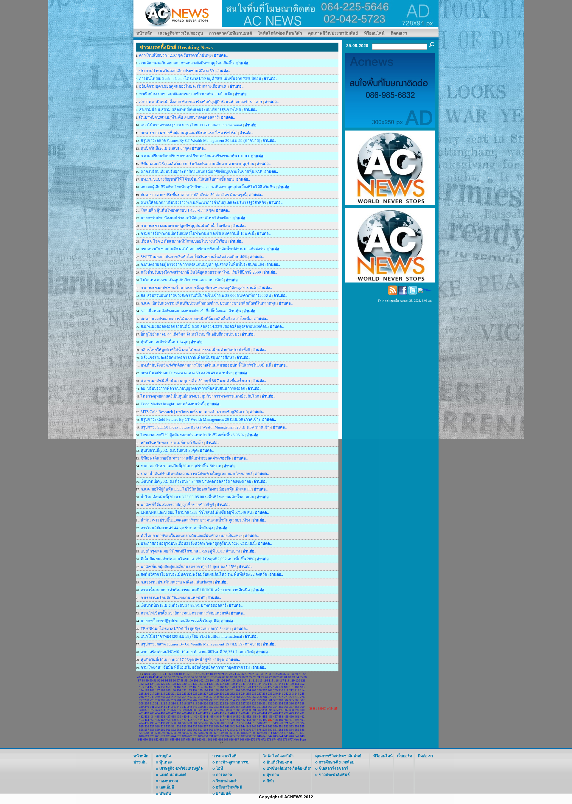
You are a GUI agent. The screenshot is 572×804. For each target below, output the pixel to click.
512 (238, 723)
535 (195, 726)
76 (266, 677)
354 (222, 706)
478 (222, 719)
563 (179, 729)
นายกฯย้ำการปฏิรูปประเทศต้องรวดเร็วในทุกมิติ (180, 621)
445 (211, 716)
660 (199, 739)
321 (211, 703)
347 (184, 706)
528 (157, 726)
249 (157, 697)
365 (281, 706)
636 (238, 736)
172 (243, 687)
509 (222, 723)
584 (291, 729)
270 (270, 697)
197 (211, 690)
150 (291, 683)
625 (179, 736)
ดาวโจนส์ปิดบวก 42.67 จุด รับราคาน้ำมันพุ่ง (175, 55)
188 (163, 690)
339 (141, 706)
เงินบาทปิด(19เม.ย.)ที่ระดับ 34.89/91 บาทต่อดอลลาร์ (183, 605)
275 (297, 697)
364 (275, 706)
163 (195, 687)
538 (211, 726)
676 (285, 739)
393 (264, 710)
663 (215, 739)
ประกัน (165, 793)
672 (263, 739)
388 (238, 710)
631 (211, 736)
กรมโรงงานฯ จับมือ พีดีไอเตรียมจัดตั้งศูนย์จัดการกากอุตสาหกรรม (195, 667)
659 (194, 739)
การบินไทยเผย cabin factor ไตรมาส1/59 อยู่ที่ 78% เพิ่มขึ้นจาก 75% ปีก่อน (200, 78)
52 (173, 677)
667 (236, 739)
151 (297, 683)
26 (242, 674)
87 (139, 680)
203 (243, 690)
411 (195, 713)
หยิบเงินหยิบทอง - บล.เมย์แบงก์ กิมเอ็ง (172, 442)
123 (146, 683)
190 (173, 690)
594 (179, 733)
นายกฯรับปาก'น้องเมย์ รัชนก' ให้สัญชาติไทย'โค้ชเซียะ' (186, 218)
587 (141, 733)
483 (248, 719)
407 (173, 713)
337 (297, 703)
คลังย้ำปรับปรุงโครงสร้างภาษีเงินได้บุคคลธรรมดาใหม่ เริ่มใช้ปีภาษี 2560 (201, 272)
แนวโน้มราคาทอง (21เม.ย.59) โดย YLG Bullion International (191, 125)
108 (233, 680)
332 (270, 703)
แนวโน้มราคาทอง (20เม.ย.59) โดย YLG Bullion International (191, 636)
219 (163, 693)
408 (179, 713)
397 (286, 710)
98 (182, 680)
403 (152, 713)
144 (259, 683)
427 (281, 713)
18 (211, 674)
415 (216, 713)
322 (216, 703)
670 (253, 739)
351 (205, 706)
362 (264, 706)
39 (292, 674)
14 (195, 674)
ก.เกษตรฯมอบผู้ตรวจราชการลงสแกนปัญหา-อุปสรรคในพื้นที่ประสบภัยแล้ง (203, 264)
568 (205, 729)
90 (151, 680)
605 (238, 733)
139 (232, 683)
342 (157, 706)
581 (275, 729)
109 (239, 680)
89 (147, 680)
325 (232, 703)
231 (227, 693)
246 (141, 697)
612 (275, 733)
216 (146, 693)
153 (141, 687)
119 (292, 680)
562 (173, 729)
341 (152, 706)
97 (178, 680)
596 (189, 733)
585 (297, 729)
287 (195, 700)
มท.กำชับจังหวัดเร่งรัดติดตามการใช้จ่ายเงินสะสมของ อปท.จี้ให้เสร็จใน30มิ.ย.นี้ (206, 365)
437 (168, 716)
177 (270, 687)
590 (157, 733)
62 (212, 677)
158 (168, 687)
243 (291, 693)
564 (184, 729)
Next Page (299, 739)
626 (184, 736)
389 (243, 710)
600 (211, 733)
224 (189, 693)
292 (222, 700)
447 (222, 716)
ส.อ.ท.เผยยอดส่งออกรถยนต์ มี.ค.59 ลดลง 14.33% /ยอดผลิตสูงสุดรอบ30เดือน (204, 326)
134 (205, 683)
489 (281, 719)
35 (277, 674)
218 (157, 693)
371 (146, 710)
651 (151, 739)
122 (141, 683)
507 (211, 723)
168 (222, 687)
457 (275, 716)
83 (293, 677)
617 (302, 733)
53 (177, 677)
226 (200, 693)
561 (168, 729)
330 (259, 703)
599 (205, 733)
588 (146, 733)
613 (281, 733)
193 (189, 690)
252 (173, 697)
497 (157, 723)
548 (264, 726)
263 (232, 697)
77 (270, 677)
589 (152, 733)
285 (184, 700)
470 (179, 719)
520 (281, 723)
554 (297, 726)
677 (290, 739)
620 (152, 736)
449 (232, 716)
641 (264, 736)
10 (180, 674)
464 (146, 719)
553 (291, 726)
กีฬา (270, 781)
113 (260, 680)
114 (265, 680)
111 (249, 680)
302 (275, 700)
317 (189, 703)
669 (247, 739)
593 (173, 733)
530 (168, 726)
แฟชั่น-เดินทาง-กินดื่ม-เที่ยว (289, 768)
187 (157, 690)
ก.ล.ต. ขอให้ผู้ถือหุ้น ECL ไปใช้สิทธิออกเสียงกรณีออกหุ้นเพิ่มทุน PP (196, 489)
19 (215, 674)
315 (179, 703)
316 (184, 703)
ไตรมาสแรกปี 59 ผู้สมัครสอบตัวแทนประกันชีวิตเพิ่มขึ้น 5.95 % (193, 435)
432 (141, 716)
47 (154, 677)
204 (248, 690)
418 (232, 713)
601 (216, 733)
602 (222, 733)
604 (232, 733)
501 (179, 723)
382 (205, 710)
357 (238, 706)
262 (227, 697)
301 (270, 700)
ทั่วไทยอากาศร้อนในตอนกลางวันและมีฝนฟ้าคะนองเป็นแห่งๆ (192, 535)
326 (238, 703)
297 (248, 700)
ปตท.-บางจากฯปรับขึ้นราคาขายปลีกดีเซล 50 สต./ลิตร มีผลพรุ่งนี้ (194, 195)
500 (173, 723)
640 (259, 736)
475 (205, 719)
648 (302, 736)
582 (281, 729)
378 (184, 710)
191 (179, 690)
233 (238, 693)
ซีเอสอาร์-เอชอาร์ (333, 768)
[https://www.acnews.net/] (330, 13)
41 (300, 674)
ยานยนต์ (223, 793)
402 (146, 713)
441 (189, 716)
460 (291, 716)
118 (287, 680)
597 (195, 733)
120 (298, 680)
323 (222, 703)
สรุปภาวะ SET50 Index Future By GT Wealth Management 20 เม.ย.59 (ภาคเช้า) (206, 427)
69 (239, 677)
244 (297, 693)
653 (161, 739)
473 (195, 719)
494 (141, 723)
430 (297, 713)
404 (157, 713)
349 (195, 706)
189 (168, 690)
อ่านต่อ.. (221, 55)
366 (286, 706)
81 (285, 677)
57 (192, 677)
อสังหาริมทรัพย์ (229, 787)
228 (211, 693)
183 (302, 687)
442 (195, 716)
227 (205, 693)
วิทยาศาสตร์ (226, 781)
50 (165, 677)
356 (232, 706)
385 (222, 710)
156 (157, 687)
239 (270, 693)
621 (157, 736)
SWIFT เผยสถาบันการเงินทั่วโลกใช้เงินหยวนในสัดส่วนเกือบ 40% (194, 256)
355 (227, 706)
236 (254, 693)
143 (254, 683)
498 (163, 723)
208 (270, 690)
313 (168, 703)
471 (184, 719)
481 (238, 719)
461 (297, 716)
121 (303, 680)
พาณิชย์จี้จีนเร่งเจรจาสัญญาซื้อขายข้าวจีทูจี (178, 504)
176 (264, 687)
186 (152, 690)
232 (232, 693)
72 (250, 677)
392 (259, 710)
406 (168, 713)
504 (195, 723)
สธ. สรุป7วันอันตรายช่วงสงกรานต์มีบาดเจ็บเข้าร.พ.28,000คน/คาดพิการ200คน (206, 295)
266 (248, 697)
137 (222, 683)
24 (234, 674)
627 (189, 736)
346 (179, 706)
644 (281, 736)
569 (211, 729)
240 (275, 693)
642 (270, 736)
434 (152, 716)
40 (296, 674)
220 (168, 693)
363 (270, 706)
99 (185, 680)
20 (218, 674)
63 (215, 677)
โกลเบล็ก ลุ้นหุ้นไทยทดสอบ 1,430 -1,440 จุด (177, 210)
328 (248, 703)
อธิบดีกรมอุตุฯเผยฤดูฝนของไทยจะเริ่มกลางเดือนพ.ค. (183, 86)
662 (210, 739)
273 (286, 697)
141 (243, 683)
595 (184, 733)
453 (254, 716)
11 (184, 674)
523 (297, 723)
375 (168, 710)
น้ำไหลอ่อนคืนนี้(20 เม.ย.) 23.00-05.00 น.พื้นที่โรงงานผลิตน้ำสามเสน (197, 497)
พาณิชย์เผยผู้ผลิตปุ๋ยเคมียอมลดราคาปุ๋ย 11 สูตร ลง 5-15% (188, 566)
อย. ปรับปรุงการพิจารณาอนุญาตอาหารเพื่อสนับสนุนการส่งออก (193, 388)
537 (205, 726)
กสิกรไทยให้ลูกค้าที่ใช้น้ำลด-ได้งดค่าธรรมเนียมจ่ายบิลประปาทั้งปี (195, 349)
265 (243, 697)
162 (189, 687)
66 (227, 677)
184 (141, 690)
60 (204, 677)
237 (259, 693)
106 (222, 680)
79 (277, 677)
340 (146, 706)
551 (281, 726)
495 (146, 723)
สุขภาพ (273, 774)
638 (248, 736)
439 (179, 716)
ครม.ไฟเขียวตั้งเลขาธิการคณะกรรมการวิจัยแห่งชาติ (185, 613)
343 (163, 706)
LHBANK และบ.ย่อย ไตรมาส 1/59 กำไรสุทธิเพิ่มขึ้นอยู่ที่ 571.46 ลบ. (197, 512)
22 (226, 674)
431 (302, 713)
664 (220, 739)
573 (232, 729)
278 (146, 700)
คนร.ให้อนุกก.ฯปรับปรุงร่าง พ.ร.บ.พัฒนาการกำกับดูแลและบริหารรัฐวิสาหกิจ (203, 202)
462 (302, 716)
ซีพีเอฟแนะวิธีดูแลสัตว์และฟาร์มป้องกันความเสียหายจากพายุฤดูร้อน (198, 164)
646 (291, 736)
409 (184, 713)
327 (243, 703)
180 (286, 687)
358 (243, 706)
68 (235, 677)
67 (231, 677)
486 (264, 719)
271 (275, 697)
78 (274, 677)
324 (227, 703)
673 (269, 739)
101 (196, 680)
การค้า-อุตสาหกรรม (233, 762)
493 (302, 719)
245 (302, 693)
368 (297, 706)
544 (243, 726)
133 (200, 683)
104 (212, 680)
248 (152, 697)
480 (232, 719)
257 (200, 697)
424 (264, 713)
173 (248, 687)
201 (232, 690)
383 (211, 710)
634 (227, 736)
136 (216, 683)
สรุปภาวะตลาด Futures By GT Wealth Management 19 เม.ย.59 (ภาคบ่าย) (200, 644)
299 (259, 700)
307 (302, 700)
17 (207, 674)
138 (227, 683)
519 (275, 723)
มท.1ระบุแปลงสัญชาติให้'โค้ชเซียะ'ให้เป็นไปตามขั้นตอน (187, 179)
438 (173, 716)
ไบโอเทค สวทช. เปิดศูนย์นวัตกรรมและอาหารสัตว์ (182, 280)
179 (281, 687)
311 (157, 703)
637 (243, 736)
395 (275, 710)
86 (305, 677)
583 (286, 729)
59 (200, 677)
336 (291, 703)
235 (248, 693)
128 (173, 683)
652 (156, 739)
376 (173, 710)
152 (302, 683)
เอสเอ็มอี (166, 787)
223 (184, 693)
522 (291, 723)
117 (281, 680)
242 (286, 693)
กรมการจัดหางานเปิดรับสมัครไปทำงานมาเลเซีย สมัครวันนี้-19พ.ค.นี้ (197, 233)
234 (243, 693)
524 (302, 723)
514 (248, 723)
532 (179, 726)
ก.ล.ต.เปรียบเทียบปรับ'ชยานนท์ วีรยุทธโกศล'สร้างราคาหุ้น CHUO (195, 156)
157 (163, 687)
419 (238, 713)
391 (254, 710)
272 (281, 697)
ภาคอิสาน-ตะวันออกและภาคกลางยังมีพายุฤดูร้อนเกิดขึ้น (186, 63)
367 (291, 706)
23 (230, 674)
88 (143, 680)
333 (275, 703)
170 (232, 687)
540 (222, 726)
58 (196, 677)
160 (179, 687)
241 (281, 693)
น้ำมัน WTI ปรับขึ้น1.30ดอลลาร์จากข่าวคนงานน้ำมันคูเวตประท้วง (195, 520)
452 (248, 716)
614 (286, 733)
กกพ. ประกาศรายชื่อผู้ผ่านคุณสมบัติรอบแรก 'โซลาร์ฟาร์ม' (189, 133)
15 (199, 674)
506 (205, 723)
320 (205, 703)
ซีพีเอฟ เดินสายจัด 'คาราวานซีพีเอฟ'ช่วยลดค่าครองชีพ (186, 458)
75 (262, 677)
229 (216, 693)
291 (216, 700)
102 (201, 680)
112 (255, 680)
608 (254, 733)
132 (195, 683)
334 (281, 703)
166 (211, 687)
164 (200, 687)
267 (254, 697)
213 (297, 690)
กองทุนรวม (168, 781)
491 (291, 719)
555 (302, 726)
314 (173, 703)
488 (275, 719)
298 (254, 700)
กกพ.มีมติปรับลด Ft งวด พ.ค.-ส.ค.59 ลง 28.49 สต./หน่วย (187, 373)
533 (184, 726)
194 (195, 690)
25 (238, 674)
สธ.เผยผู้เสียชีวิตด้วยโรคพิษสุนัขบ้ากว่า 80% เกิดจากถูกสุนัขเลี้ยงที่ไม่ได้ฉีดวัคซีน (208, 187)
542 (232, 726)
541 (227, 726)
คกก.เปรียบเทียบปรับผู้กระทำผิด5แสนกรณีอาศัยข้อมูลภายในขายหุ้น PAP (201, 171)
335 (286, 703)
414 (211, 713)
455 (264, 716)
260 (216, 697)
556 (141, 729)
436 (163, 716)
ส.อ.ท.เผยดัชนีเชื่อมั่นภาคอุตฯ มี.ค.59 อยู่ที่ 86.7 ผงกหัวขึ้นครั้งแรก (195, 380)
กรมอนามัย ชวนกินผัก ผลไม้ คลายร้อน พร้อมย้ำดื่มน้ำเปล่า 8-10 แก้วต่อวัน (203, 249)
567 (200, 729)
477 (216, 719)
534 (189, 726)
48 (157, 677)
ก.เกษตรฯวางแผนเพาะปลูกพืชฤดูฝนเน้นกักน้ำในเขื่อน (185, 225)
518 (270, 723)
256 (195, 697)
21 (222, 674)
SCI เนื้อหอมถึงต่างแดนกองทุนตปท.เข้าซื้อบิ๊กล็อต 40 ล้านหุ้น (191, 311)
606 (243, 733)
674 (274, 739)
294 (232, 700)
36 (280, 674)
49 (161, 677)
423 (259, 713)
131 (189, 683)
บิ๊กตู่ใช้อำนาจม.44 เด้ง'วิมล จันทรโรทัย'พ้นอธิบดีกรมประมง (190, 334)
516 (259, 723)
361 (259, 706)
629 (200, 736)
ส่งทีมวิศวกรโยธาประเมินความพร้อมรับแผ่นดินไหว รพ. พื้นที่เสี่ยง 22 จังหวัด (204, 574)
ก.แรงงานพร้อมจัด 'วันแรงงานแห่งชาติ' (173, 597)
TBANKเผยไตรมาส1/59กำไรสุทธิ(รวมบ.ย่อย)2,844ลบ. (186, 628)
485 (259, 719)
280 (157, 700)
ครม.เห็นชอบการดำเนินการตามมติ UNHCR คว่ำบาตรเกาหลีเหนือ (195, 590)
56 (188, 677)
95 (170, 680)
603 (227, 733)
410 (189, 713)
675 (279, 739)
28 (249, 674)
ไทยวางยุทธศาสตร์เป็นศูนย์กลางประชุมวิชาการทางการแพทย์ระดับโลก (200, 396)
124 (152, 683)
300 (264, 700)
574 (238, 729)
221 (173, 693)
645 (286, 736)
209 (275, 690)
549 (270, 726)
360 (254, 706)
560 (163, 729)
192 (184, 690)
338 (302, 703)
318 (195, 703)
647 (297, 736)
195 (200, 690)
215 (141, 693)
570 (216, 729)
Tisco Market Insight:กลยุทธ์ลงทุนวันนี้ (173, 404)
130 (184, 683)
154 (146, 687)
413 (205, 713)
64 (219, 677)
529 (163, 726)
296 (243, 700)
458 (281, 716)
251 (168, 697)
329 (254, 703)
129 (179, 683)
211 (286, 690)
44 (142, 677)
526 (146, 726)
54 (181, 677)
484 (254, 719)
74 (258, 677)
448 (227, 716)
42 (304, 674)
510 (227, 723)
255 (189, 697)
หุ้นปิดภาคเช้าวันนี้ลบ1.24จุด (164, 342)
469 (173, 719)
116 (276, 680)
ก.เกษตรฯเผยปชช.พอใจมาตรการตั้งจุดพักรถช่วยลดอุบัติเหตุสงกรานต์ (198, 287)
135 (211, 683)
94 (166, 680)
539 (216, 726)
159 (173, 687)
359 (248, 706)
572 (227, 729)
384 (216, 710)
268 (259, 697)
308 (141, 703)
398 (291, 710)
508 (216, 723)
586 (302, 729)
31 (261, 674)
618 (141, 736)
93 (162, 680)
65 (223, 677)
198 (216, 690)
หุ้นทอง (165, 762)
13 (191, 674)
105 (217, 680)
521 (286, 723)
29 (253, 674)
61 (208, 677)
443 (200, 716)
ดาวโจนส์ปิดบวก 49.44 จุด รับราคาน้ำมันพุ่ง (177, 528)
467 (163, 719)
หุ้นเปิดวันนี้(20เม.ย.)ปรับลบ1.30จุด (169, 450)
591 (163, 733)
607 (248, 733)
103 (206, 680)
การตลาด (224, 774)
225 (195, 693)
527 (152, 726)
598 (200, 733)
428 (286, 713)
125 (157, 683)
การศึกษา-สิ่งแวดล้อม (337, 762)
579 (264, 729)
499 (168, 723)
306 (297, 700)
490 (286, 719)
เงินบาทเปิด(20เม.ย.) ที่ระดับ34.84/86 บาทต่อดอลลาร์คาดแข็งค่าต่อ (196, 481)
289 (205, 700)
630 (205, 736)
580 (270, 729)
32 (265, 674)
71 (246, 677)
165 (205, 687)
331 (264, 703)
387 (232, 710)
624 (173, 736)
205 (254, 690)
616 (297, 733)
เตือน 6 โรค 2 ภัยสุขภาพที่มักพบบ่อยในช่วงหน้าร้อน (184, 241)
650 (145, 739)
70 (243, 677)
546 (254, 726)
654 (167, 739)
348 (189, 706)
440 (184, 716)
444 (205, 716)
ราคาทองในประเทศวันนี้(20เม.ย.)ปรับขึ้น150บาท (181, 466)
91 (154, 680)
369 (302, 706)
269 (264, 697)
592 (168, 733)
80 (281, 677)
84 (297, 677)
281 (163, 700)
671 (258, 739)
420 (243, 713)
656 (177, 739)
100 (190, 680)
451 (243, 716)
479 (227, 719)
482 (243, 719)
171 (238, 687)
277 (141, 700)
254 (184, 697)
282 (168, 700)
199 (222, 690)
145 (264, 683)
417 (227, 713)
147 (275, 683)
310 (152, 703)
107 (228, 680)
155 (152, 687)
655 (172, 739)
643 (275, 736)
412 (200, 713)
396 (281, 710)
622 (163, 736)
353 (216, 706)
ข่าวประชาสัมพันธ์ (334, 774)
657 (183, 739)
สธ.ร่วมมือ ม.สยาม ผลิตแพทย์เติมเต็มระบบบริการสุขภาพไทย (190, 109)
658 (188, 739)
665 (226, 739)
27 (246, 674)
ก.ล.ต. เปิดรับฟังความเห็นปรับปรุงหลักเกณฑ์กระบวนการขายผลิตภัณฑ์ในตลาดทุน (208, 303)
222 (179, 693)
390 (248, 710)
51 (169, 677)
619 (146, 736)
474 (200, 719)
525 (141, 726)
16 (203, 674)
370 (141, 710)
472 (189, 719)
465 (152, 719)
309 (146, 703)
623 (168, 736)
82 (289, 677)
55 (185, 677)
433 (146, 716)
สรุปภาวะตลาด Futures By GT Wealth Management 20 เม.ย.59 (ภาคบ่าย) (201, 140)
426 (275, 713)
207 (264, 690)
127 (168, 683)
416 (222, 713)
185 (146, 690)
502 (184, 723)
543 (238, 726)
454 (259, 716)
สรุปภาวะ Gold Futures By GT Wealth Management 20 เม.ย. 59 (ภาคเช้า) (200, 419)
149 (286, 683)
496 (152, 723)
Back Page (150, 674)
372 (152, 710)
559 (157, 729)
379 (189, 710)
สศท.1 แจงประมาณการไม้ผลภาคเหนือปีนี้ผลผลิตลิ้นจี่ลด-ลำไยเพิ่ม (196, 318)
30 (257, 674)
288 (200, 700)
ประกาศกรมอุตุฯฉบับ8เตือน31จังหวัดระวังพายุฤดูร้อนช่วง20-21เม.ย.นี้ (198, 543)
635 (232, 736)
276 (302, 697)
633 (222, 736)
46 (150, 677)
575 (243, 729)
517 (264, 723)
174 (254, 687)
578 (259, 729)
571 (222, 729)
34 (273, 674)
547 (259, 726)
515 (254, 723)
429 (291, 713)
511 (232, 723)
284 (179, 700)
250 (163, 697)
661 (204, 739)
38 (288, 674)
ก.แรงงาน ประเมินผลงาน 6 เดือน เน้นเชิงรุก (176, 582)
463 (141, 719)
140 (238, 683)
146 (270, 683)
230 (222, 693)
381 (200, 710)
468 (168, 719)
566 (195, 729)
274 (291, 697)
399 (297, 710)
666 (231, 739)
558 (152, 729)
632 (216, 736)
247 (146, 697)
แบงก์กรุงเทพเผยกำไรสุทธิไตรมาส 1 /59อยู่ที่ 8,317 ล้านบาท (190, 551)
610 (264, 733)
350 (200, 706)
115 (271, 680)
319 (200, 703)
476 (211, 719)
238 (264, 693)
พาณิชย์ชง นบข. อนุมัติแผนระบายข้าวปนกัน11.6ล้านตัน (185, 94)
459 (286, 716)
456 (270, 716)
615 (291, 733)
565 (189, 729)
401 (141, 713)
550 (275, 726)
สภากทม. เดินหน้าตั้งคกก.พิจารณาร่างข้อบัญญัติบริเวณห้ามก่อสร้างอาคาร (200, 102)
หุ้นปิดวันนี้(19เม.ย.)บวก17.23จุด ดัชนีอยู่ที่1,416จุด (182, 659)
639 (254, 736)
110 (244, 680)
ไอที (219, 768)
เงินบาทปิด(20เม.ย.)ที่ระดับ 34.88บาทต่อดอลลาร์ (179, 117)
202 (238, 690)
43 (138, 677)
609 (259, 733)
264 (238, 697)
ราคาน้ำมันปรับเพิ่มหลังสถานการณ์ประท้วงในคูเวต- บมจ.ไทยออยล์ (197, 473)
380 (195, 710)
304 (286, 700)
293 (227, 700)
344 (168, 706)
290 (211, 700)
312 (163, 703)
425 (270, 713)
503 (189, 723)
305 (291, 700)
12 (187, 674)
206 (259, 690)
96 (174, 680)
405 (163, 713)
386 (227, 710)
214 (302, 690)
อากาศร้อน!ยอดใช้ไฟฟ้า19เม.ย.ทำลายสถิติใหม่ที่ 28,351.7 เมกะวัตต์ (197, 652)
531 (173, 726)
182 (297, 687)
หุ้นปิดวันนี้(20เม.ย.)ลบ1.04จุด (165, 148)
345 (173, 706)
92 (158, 680)
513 (243, 723)
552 (286, 726)
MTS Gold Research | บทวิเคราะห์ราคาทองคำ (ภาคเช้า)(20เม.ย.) (194, 411)
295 (238, 700)
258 (205, 697)
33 (269, 674)
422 (254, 713)
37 (284, 674)
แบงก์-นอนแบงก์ (172, 774)
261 (222, 697)
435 (157, 716)
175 (259, 687)
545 (248, 726)
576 (248, 729)
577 (254, 729)
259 (211, 697)
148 (281, 683)
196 (205, 690)
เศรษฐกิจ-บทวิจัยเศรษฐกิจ (181, 768)
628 (195, 736)
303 (281, 700)
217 (152, 693)
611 (270, 733)
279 (152, 700)
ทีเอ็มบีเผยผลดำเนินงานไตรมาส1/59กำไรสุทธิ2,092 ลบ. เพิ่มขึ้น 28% (197, 559)
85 (301, 677)
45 (146, 677)
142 (248, 683)
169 (227, 687)
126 (163, 683)
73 (254, 677)
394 (270, 710)
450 (238, 716)
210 (281, 690)
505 (200, 723)
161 (184, 687)
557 (146, 729)
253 (179, 697)
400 (302, 710)
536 (200, 726)
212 (291, 690)
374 (163, 710)
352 (211, 706)
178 (275, 687)
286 (189, 700)
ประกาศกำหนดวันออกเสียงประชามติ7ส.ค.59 (176, 71)
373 (157, 710)
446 (216, 716)
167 (216, 687)
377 (179, 710)
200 (227, 690)
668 (242, 739)
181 (291, 687)
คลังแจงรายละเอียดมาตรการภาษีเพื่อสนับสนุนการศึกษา (187, 357)
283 (173, 700)
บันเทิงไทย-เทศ (279, 762)
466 (157, 719)
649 (140, 739)
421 (248, 713)
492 (297, 719)
